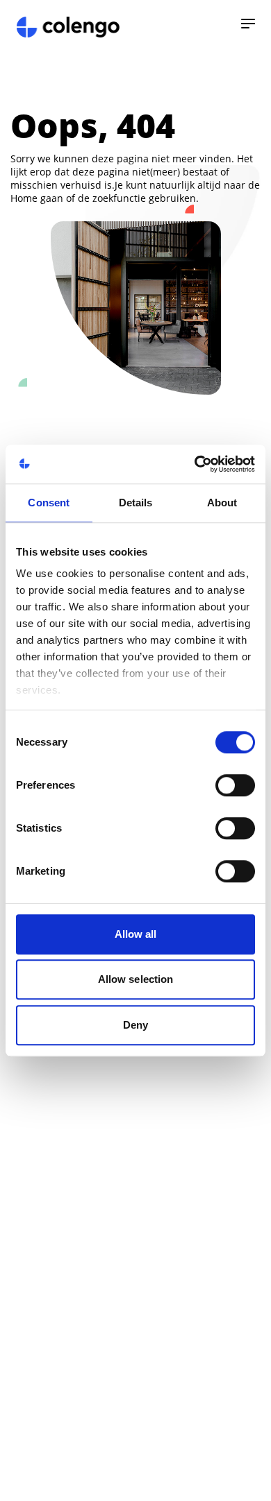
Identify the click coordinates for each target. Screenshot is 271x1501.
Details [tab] (136, 502)
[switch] (235, 785)
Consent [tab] (48, 502)
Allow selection (136, 979)
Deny (135, 1025)
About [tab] (222, 502)
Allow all (136, 934)
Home (24, 198)
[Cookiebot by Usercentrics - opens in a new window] (195, 464)
